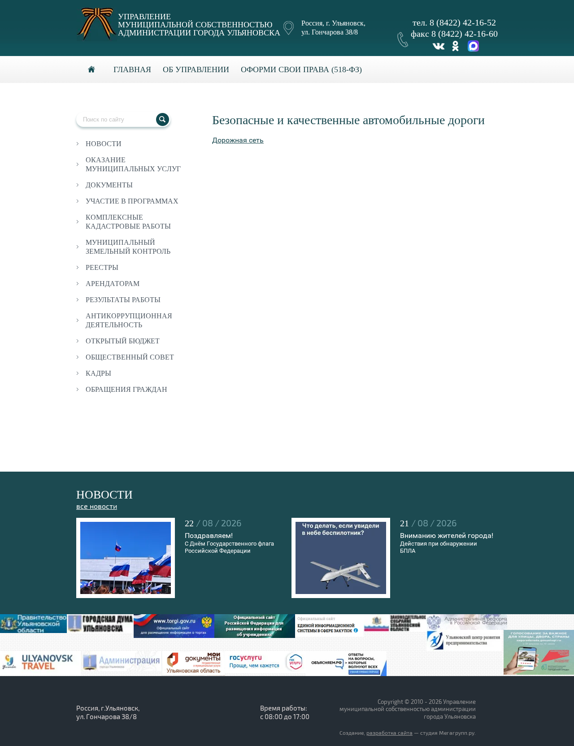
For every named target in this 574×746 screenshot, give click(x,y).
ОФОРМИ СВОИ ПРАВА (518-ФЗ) (301, 69)
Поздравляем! (209, 535)
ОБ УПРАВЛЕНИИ (196, 69)
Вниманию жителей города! (446, 535)
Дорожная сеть (238, 140)
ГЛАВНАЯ (132, 69)
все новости (96, 506)
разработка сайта (389, 733)
